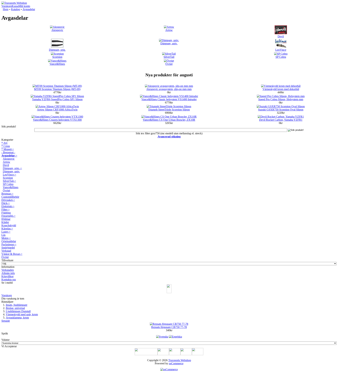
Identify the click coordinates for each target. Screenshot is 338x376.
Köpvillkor (7, 276)
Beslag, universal (15, 308)
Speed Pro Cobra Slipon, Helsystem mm (280, 99)
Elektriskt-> (7, 206)
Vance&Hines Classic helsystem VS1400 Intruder (169, 99)
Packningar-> (8, 244)
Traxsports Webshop (179, 360)
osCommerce (176, 363)
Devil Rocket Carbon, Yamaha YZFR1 (280, 119)
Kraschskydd (8, 225)
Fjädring (6, 212)
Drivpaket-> (8, 199)
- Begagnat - (8, 152)
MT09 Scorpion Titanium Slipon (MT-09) (57, 89)
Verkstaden (7, 269)
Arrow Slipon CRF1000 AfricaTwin (57, 109)
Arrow (169, 30)
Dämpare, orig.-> (12, 168)
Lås (3, 234)
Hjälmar (5, 219)
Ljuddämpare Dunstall (18, 311)
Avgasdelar (29, 9)
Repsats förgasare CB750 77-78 (169, 327)
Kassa (15, 6)
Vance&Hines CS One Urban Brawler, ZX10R (169, 119)
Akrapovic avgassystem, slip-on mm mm (169, 89)
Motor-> (6, 238)
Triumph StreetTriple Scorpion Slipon (169, 109)
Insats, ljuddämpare (16, 304)
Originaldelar (8, 241)
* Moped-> (7, 149)
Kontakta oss (8, 279)
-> (9, 155)
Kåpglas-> (7, 228)
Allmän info (8, 273)
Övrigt (169, 63)
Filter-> (5, 209)
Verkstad (6, 250)
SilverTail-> (9, 180)
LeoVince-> (9, 174)
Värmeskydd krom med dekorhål (280, 89)
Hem (5, 9)
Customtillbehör (10, 196)
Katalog (15, 9)
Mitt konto (24, 6)
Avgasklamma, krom (17, 317)
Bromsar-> (7, 193)
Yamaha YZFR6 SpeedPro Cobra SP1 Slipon (57, 99)
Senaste (5, 320)
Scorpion (57, 56)
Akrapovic (57, 30)
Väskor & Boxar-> (11, 253)
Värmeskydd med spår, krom (22, 314)
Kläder (5, 222)
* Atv (4, 142)
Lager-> (5, 231)
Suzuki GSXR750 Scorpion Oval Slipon (280, 109)
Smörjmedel (8, 247)
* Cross (5, 146)
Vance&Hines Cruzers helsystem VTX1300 (57, 119)
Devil (281, 36)
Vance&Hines (57, 63)
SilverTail (169, 56)
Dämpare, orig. (57, 49)
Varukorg (6, 6)
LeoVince (280, 49)
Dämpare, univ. (168, 43)
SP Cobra (281, 56)
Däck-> (5, 203)
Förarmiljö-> (8, 215)
